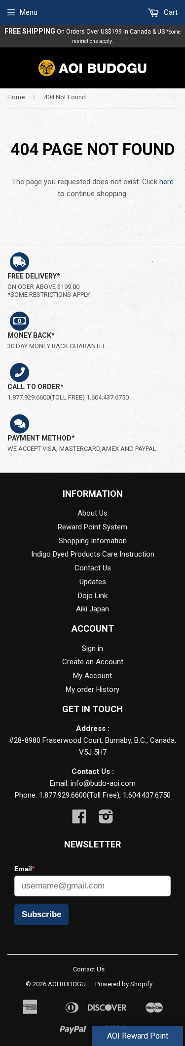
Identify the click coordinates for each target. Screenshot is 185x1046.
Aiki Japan (92, 608)
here (166, 181)
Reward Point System (92, 527)
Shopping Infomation (93, 540)
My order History (92, 689)
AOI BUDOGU (67, 984)
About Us (92, 513)
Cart (170, 12)
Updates (92, 581)
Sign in (92, 648)
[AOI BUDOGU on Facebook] (79, 819)
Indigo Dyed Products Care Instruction (92, 554)
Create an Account (92, 661)
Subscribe (41, 914)
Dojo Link (93, 595)
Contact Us (92, 567)
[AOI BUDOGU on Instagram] (106, 819)
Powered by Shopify (123, 984)
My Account (92, 675)
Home (16, 97)
